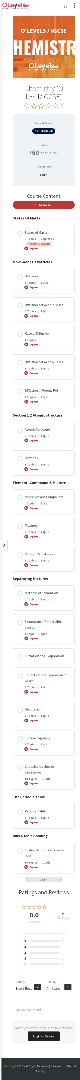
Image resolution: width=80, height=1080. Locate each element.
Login (43, 174)
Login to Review (44, 1036)
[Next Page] (60, 879)
